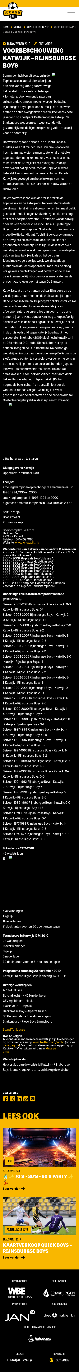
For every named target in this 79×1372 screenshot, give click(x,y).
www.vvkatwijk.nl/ (27, 542)
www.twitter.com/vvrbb (48, 1042)
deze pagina (11, 1045)
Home (6, 27)
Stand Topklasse (14, 1029)
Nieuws (17, 27)
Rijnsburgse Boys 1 (37, 27)
